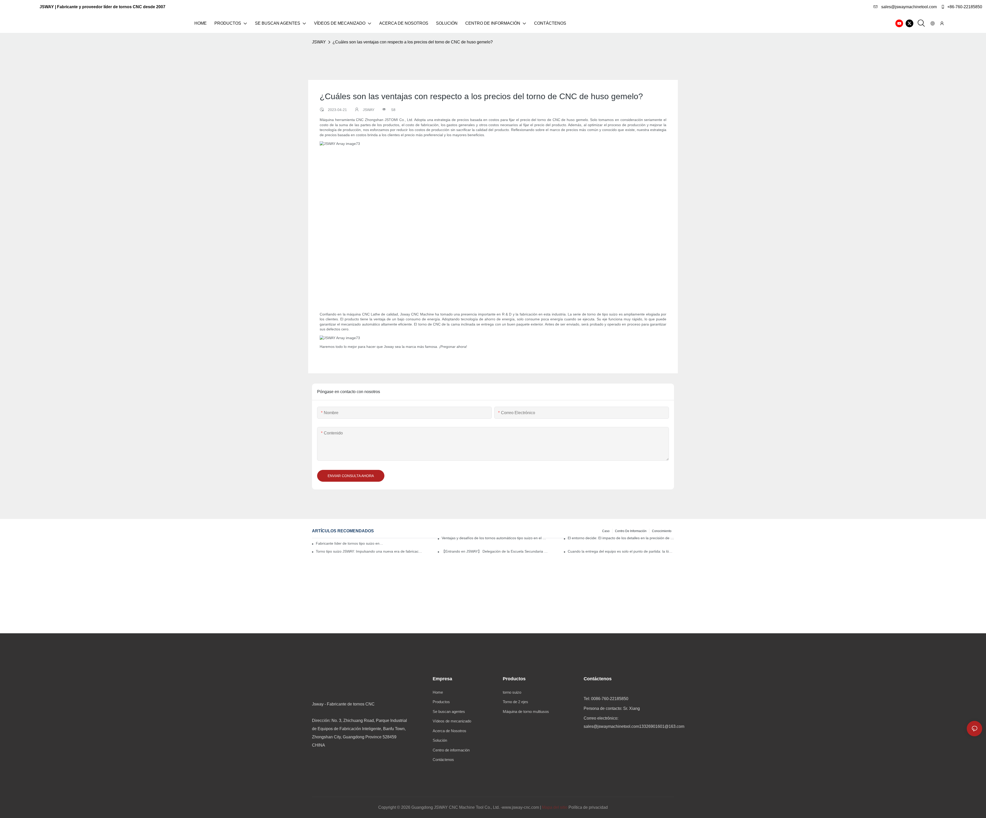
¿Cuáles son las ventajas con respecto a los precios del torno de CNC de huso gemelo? (413, 42)
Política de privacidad (588, 807)
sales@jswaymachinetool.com (908, 7)
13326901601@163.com (661, 726)
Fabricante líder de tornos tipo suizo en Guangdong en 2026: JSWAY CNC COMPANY (350, 543)
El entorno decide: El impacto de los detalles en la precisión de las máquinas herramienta (621, 538)
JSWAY (319, 42)
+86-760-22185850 (964, 7)
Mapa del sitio (554, 807)
